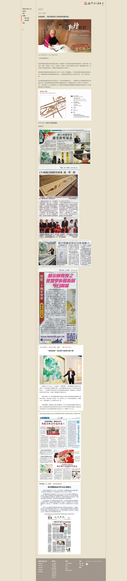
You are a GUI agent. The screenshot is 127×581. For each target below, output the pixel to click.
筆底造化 (54, 575)
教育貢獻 (54, 572)
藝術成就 (54, 568)
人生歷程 (54, 563)
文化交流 (54, 570)
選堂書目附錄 (69, 570)
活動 (80, 561)
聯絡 (24, 23)
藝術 (67, 568)
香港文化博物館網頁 (51, 123)
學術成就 (54, 565)
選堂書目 (54, 574)
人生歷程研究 (69, 563)
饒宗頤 (24, 11)
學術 (67, 565)
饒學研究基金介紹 (27, 8)
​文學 (67, 567)
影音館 (53, 577)
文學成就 (54, 567)
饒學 (24, 13)
